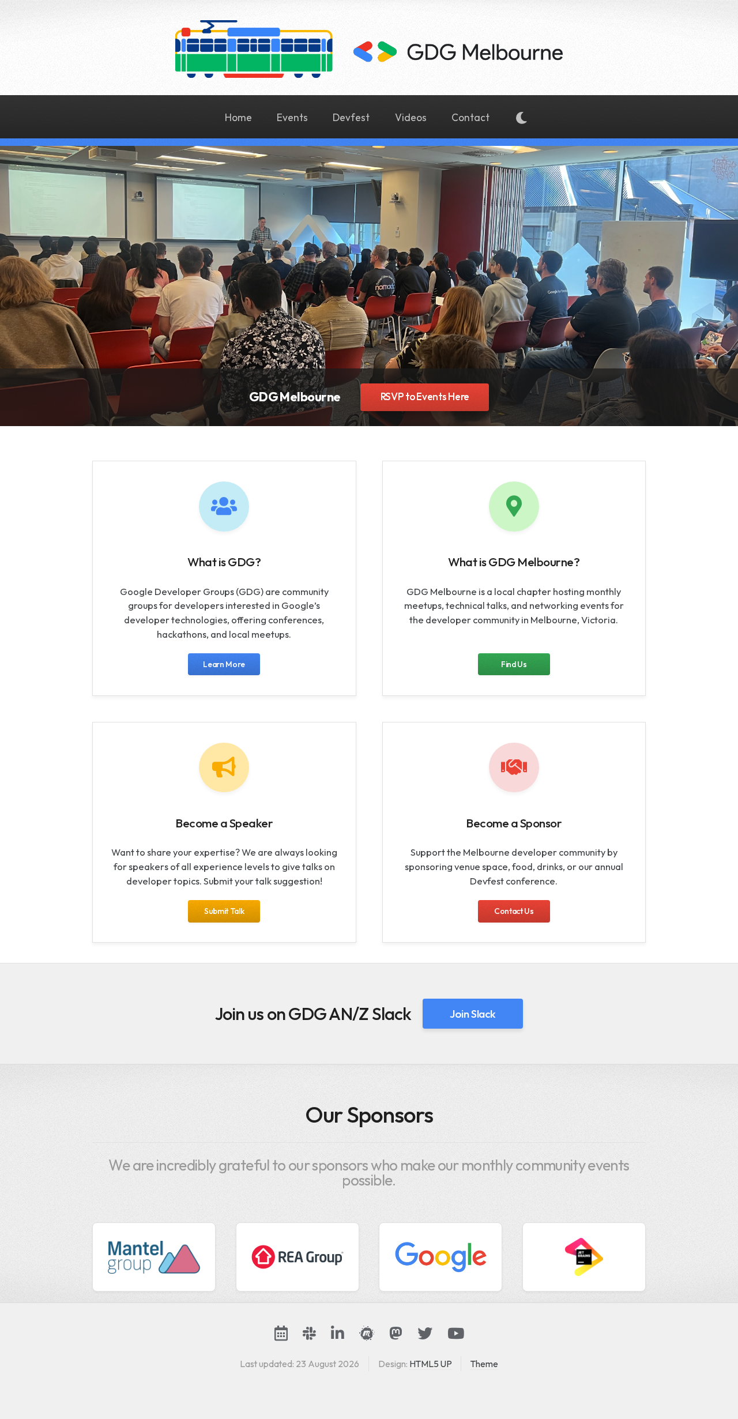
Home (238, 117)
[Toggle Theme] (521, 119)
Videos (411, 117)
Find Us (514, 664)
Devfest (351, 117)
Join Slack (472, 1014)
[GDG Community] (281, 1333)
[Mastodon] (395, 1333)
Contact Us (514, 911)
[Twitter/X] (424, 1333)
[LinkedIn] (337, 1333)
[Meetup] (366, 1333)
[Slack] (309, 1333)
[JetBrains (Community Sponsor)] (584, 1257)
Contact (470, 117)
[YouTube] (455, 1333)
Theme (484, 1363)
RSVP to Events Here (425, 396)
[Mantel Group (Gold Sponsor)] (154, 1257)
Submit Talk (224, 911)
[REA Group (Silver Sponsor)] (297, 1257)
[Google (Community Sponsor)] (440, 1257)
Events (292, 117)
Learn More (224, 664)
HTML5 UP (430, 1363)
